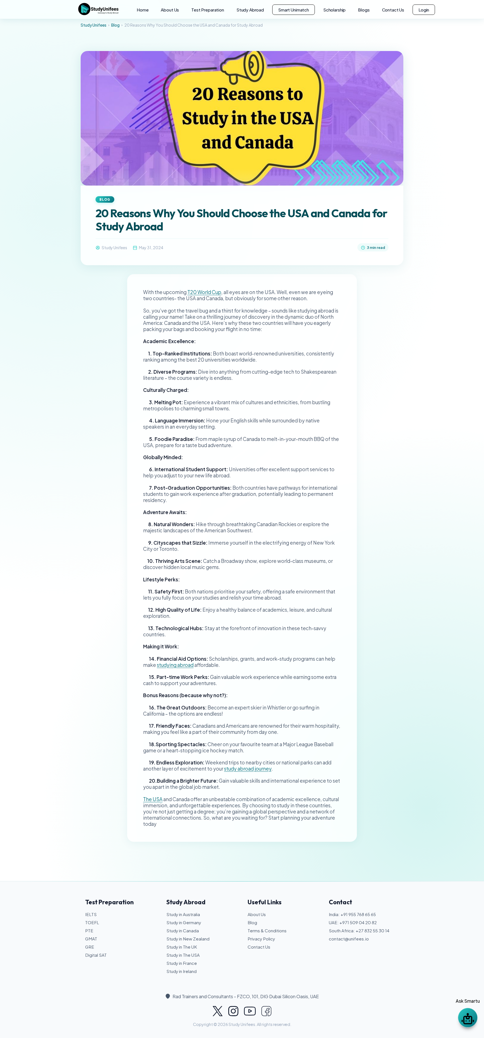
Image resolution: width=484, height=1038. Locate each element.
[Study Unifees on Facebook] (266, 1011)
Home (142, 9)
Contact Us (393, 9)
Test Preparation (207, 9)
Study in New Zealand (188, 938)
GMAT (91, 938)
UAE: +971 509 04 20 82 (353, 922)
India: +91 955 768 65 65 (352, 914)
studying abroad (175, 665)
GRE (89, 946)
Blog (115, 24)
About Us (170, 9)
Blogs (363, 9)
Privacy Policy (261, 938)
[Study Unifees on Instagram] (233, 1011)
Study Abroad (250, 9)
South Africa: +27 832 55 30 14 (359, 930)
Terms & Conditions (267, 930)
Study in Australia (183, 914)
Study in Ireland (181, 971)
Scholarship (334, 9)
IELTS (91, 914)
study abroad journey (247, 769)
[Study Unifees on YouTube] (250, 1011)
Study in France (181, 963)
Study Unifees (93, 24)
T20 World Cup (204, 292)
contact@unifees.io (349, 938)
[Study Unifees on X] (218, 1011)
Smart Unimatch (293, 9)
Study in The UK (181, 946)
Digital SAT (96, 955)
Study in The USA (183, 955)
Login (423, 9)
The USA (152, 799)
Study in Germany (183, 922)
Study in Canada (182, 930)
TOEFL (92, 922)
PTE (89, 930)
